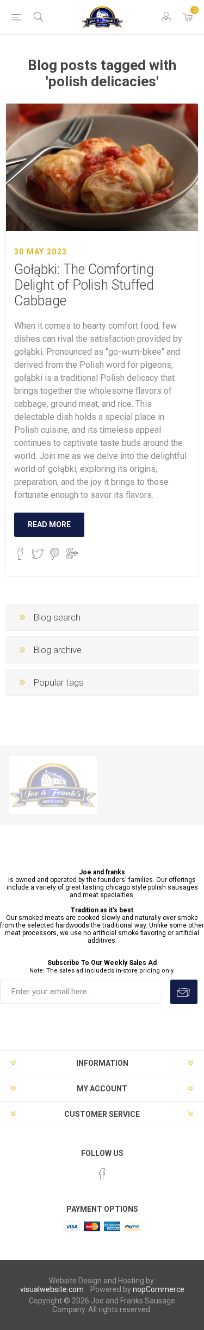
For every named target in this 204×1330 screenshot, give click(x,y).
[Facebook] (102, 1174)
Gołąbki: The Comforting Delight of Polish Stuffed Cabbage (84, 285)
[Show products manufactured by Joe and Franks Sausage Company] (53, 785)
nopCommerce (158, 1289)
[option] (53, 785)
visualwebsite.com (52, 1289)
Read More (49, 524)
